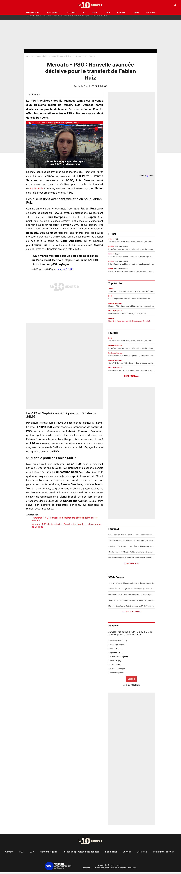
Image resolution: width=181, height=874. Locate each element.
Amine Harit (115, 665)
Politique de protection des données (81, 851)
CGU (21, 851)
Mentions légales (48, 851)
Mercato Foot (33, 12)
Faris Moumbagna (117, 669)
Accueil (29, 56)
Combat (121, 12)
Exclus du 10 (53, 12)
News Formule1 (131, 563)
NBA (108, 12)
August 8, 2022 (66, 269)
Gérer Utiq (142, 851)
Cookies (127, 851)
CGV (32, 851)
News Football (131, 376)
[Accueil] (91, 5)
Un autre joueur (116, 673)
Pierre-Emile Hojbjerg (119, 657)
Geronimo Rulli (116, 649)
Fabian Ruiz (36, 188)
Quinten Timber (116, 653)
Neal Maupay (115, 661)
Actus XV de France (131, 611)
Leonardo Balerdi (117, 645)
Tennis (135, 12)
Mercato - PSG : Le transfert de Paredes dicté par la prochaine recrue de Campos (67, 525)
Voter (131, 679)
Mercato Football (40, 56)
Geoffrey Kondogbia (118, 641)
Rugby (95, 12)
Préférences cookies (163, 851)
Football (71, 12)
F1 (84, 12)
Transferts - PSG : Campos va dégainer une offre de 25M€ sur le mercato (64, 519)
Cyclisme (150, 12)
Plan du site (111, 851)
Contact (9, 851)
